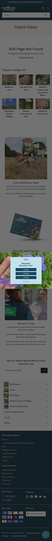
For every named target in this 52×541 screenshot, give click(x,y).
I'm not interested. (25, 281)
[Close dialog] (51, 253)
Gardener (25, 269)
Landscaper (26, 273)
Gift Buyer (26, 277)
